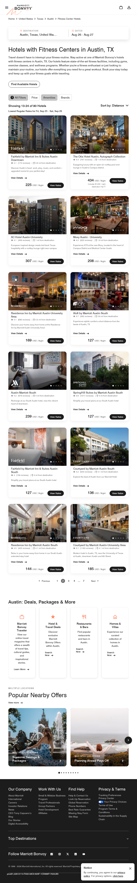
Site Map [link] (73, 816)
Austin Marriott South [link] (23, 392)
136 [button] (91, 492)
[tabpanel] (68, 33)
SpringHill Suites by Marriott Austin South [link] (98, 392)
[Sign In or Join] (129, 7)
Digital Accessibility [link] (18, 823)
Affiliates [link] (42, 813)
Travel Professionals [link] (49, 802)
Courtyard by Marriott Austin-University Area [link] (99, 545)
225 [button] (29, 184)
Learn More (19, 669)
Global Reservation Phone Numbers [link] (78, 804)
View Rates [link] (55, 185)
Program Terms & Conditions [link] (108, 810)
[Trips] (121, 7)
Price (35, 97)
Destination (31, 30)
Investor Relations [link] (17, 806)
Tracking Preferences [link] (110, 795)
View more (13, 702)
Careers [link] (12, 802)
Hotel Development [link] (48, 809)
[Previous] (14, 132)
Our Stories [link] (14, 820)
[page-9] (77, 772)
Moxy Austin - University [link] (87, 237)
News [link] (11, 809)
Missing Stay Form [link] (78, 813)
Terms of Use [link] (106, 805)
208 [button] (91, 261)
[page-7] (73, 772)
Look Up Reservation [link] (79, 799)
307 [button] (29, 261)
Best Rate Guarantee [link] (79, 809)
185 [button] (91, 568)
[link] (21, 163)
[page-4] (66, 772)
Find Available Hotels (24, 84)
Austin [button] (50, 18)
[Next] (60, 132)
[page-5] (68, 772)
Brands (65, 97)
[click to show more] (128, 740)
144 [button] (29, 568)
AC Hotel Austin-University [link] (27, 237)
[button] (38, 33)
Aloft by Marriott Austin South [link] (90, 313)
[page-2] (61, 772)
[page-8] (75, 772)
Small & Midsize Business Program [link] (51, 797)
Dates (79, 30)
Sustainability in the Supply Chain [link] (113, 817)
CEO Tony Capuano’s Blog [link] (19, 815)
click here (118, 876)
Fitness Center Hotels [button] (69, 18)
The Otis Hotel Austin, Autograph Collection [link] (99, 156)
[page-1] (59, 772)
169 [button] (29, 340)
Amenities (49, 97)
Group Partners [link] (46, 806)
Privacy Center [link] (106, 798)
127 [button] (91, 340)
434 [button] (91, 180)
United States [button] (26, 18)
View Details (17, 177)
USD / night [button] (37, 185)
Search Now (48, 653)
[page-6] (70, 772)
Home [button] (11, 18)
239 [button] (29, 416)
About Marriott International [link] (15, 797)
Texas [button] (40, 18)
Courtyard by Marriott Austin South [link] (93, 468)
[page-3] (63, 772)
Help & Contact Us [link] (78, 795)
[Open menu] (6, 7)
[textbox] (38, 34)
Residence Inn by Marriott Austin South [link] (34, 545)
